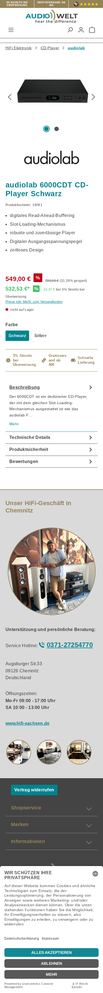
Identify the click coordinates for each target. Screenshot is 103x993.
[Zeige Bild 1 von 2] (46, 129)
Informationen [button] (28, 841)
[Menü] (10, 29)
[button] (18, 752)
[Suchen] (70, 29)
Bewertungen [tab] (23, 461)
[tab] (51, 406)
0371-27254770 (70, 645)
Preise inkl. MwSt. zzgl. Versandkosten (34, 302)
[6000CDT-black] (51, 92)
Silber (41, 337)
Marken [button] (20, 824)
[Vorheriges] (9, 97)
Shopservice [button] (26, 807)
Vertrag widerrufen (34, 790)
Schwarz (19, 337)
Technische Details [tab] (29, 437)
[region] (51, 99)
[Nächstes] (93, 97)
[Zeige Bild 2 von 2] (56, 129)
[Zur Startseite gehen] (51, 16)
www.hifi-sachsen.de (27, 723)
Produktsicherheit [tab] (28, 449)
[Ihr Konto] (81, 29)
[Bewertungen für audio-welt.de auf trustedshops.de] (86, 4)
